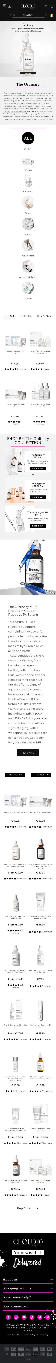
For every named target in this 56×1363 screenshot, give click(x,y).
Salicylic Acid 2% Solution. (15, 111)
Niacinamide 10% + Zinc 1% (37, 108)
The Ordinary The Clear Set (15, 352)
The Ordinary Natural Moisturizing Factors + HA (15, 1129)
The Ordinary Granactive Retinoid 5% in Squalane (40, 1078)
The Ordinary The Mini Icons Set (40, 352)
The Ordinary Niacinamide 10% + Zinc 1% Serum (15, 971)
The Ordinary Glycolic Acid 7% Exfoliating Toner (15, 865)
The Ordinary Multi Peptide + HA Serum (15, 1026)
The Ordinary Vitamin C (38, 485)
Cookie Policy (29, 1335)
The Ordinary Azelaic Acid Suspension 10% (40, 917)
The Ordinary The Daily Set (15, 405)
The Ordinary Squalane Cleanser (40, 1129)
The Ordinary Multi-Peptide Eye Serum (15, 1181)
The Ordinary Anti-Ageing (37, 514)
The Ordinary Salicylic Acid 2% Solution (40, 971)
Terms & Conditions (14, 1335)
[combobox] (28, 15)
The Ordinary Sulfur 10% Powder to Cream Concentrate (16, 1078)
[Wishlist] (46, 6)
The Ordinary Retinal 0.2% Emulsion (40, 1026)
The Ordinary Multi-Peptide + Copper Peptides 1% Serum (40, 866)
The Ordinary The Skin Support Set (40, 405)
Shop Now (28, 752)
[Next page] (37, 1208)
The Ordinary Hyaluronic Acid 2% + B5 (15, 917)
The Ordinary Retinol (38, 456)
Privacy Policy (42, 1335)
